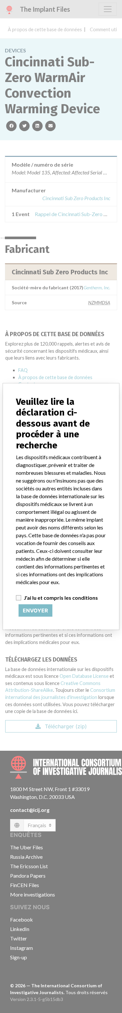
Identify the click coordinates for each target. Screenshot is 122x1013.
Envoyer (35, 610)
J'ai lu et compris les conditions (61, 598)
